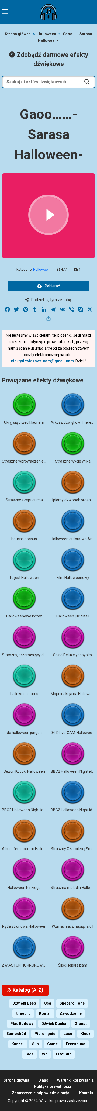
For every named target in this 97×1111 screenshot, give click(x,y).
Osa (47, 1003)
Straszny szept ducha (24, 500)
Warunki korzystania (75, 1080)
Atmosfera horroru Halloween (27, 849)
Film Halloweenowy (73, 577)
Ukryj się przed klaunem (24, 422)
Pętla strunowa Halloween (24, 926)
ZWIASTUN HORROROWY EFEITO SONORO (38, 965)
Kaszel (18, 1044)
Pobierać (52, 286)
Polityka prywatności (52, 1086)
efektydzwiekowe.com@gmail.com (42, 361)
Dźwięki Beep (24, 1003)
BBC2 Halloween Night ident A (27, 810)
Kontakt (86, 1093)
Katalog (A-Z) (27, 990)
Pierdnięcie (44, 1033)
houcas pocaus (24, 539)
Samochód (16, 1033)
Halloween (46, 34)
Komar (45, 1013)
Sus (35, 1044)
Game (52, 1044)
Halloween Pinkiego (24, 887)
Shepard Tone (72, 1003)
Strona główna (18, 34)
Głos (29, 1054)
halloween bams (24, 694)
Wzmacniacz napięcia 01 (73, 926)
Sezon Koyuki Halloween (24, 771)
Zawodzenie (71, 1013)
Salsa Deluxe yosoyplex (73, 655)
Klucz (86, 1033)
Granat (81, 1024)
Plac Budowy (21, 1024)
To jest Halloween (24, 577)
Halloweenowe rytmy (24, 616)
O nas (43, 1080)
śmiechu (23, 1013)
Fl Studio (64, 1054)
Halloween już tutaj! (72, 616)
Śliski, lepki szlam (72, 965)
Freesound (75, 1044)
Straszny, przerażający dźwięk (27, 655)
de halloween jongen (24, 732)
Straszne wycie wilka (73, 461)
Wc (44, 1054)
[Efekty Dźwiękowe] (48, 12)
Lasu (68, 1033)
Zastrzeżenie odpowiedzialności (41, 1093)
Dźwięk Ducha (53, 1024)
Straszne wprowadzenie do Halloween (34, 461)
